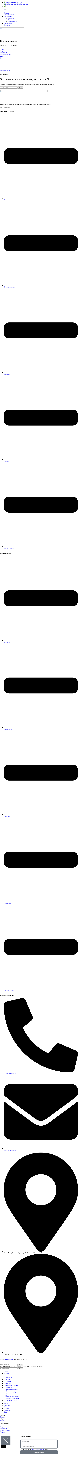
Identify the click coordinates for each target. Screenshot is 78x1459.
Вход (5, 1412)
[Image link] (24, 91)
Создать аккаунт (5, 1427)
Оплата (10, 20)
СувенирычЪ (8, 1359)
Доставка (11, 18)
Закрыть (2, 1417)
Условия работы (13, 21)
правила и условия (37, 1449)
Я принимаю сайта (35, 1449)
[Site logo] (12, 39)
